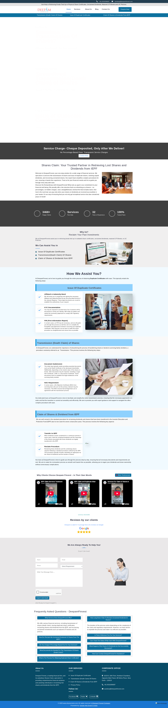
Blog (96, 9)
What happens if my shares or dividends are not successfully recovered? (108, 647)
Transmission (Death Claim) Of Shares (83, 678)
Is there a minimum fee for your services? (108, 635)
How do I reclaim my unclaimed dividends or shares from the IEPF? (59, 638)
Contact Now (84, 155)
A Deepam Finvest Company (100, 703)
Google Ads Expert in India (88, 705)
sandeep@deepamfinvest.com (123, 1)
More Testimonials (124, 475)
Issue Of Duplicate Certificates (80, 675)
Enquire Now (125, 9)
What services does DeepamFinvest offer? (58, 618)
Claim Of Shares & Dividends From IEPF (83, 682)
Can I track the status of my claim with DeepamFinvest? (108, 640)
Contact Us (106, 9)
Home (69, 9)
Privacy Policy (75, 685)
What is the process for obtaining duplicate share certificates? (59, 658)
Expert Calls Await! (42, 598)
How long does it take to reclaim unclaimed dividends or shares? (109, 619)
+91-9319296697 (104, 1)
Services (77, 9)
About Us (88, 9)
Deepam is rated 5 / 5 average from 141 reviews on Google (84, 525)
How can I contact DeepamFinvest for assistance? (108, 653)
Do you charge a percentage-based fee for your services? (58, 645)
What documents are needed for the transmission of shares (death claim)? (59, 651)
